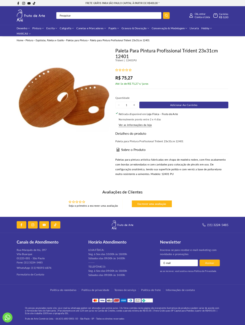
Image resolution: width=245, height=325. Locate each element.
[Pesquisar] (166, 15)
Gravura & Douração (134, 28)
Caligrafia (65, 28)
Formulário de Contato (30, 274)
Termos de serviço (125, 289)
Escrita (50, 28)
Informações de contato (180, 289)
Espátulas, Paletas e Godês (50, 40)
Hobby (205, 28)
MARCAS (22, 33)
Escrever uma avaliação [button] (152, 203)
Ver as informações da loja (135, 124)
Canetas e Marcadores (90, 28)
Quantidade (122, 97)
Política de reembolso (63, 289)
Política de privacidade (95, 289)
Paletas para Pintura (77, 40)
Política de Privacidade (205, 271)
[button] (220, 15)
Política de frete (151, 289)
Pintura (36, 28)
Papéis (112, 28)
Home (20, 40)
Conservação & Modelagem (168, 28)
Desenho (22, 28)
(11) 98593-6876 (41, 267)
